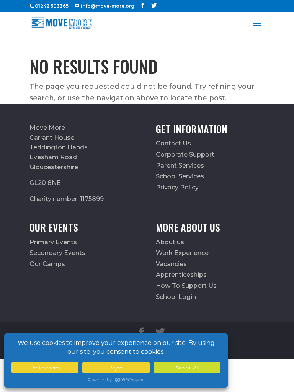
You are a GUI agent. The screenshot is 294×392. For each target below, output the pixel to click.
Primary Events (53, 242)
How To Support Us (186, 285)
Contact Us (173, 143)
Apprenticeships (181, 274)
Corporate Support (185, 154)
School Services (180, 176)
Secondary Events (57, 252)
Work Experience (182, 252)
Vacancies (171, 264)
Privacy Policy (177, 187)
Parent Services (180, 165)
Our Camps (47, 264)
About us (170, 242)
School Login (176, 297)
